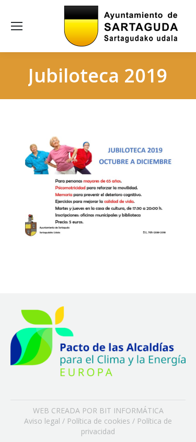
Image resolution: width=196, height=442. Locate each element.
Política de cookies (98, 421)
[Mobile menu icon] (16, 26)
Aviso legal (42, 421)
